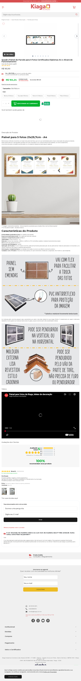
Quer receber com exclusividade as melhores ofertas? (40, 571)
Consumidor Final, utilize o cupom (39, 1)
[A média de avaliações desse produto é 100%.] (6, 65)
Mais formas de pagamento (9, 84)
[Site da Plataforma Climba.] (40, 665)
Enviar (40, 519)
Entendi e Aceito (13, 676)
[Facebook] (33, 622)
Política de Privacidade (50, 672)
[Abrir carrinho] (75, 7)
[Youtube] (43, 622)
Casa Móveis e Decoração (18, 19)
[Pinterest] (48, 622)
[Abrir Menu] (3, 7)
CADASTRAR (40, 589)
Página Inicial (6, 19)
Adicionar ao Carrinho (27, 103)
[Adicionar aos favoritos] (3, 24)
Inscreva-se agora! (40, 569)
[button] (32, 56)
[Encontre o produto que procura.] (76, 14)
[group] (40, 556)
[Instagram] (38, 622)
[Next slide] (77, 36)
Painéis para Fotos (32, 19)
